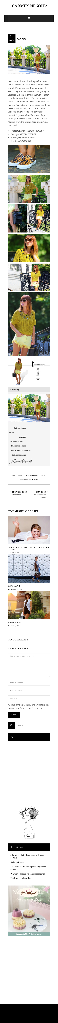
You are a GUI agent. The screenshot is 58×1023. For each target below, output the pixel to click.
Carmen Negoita (32, 476)
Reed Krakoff (25, 479)
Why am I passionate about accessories (27, 874)
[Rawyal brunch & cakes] (29, 935)
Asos (13, 476)
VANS (21, 39)
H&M (43, 476)
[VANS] (29, 59)
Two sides (16, 494)
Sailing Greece (17, 862)
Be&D (20, 476)
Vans (10, 91)
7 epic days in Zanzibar (20, 878)
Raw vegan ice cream (40, 495)
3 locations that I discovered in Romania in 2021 (28, 856)
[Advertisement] (29, 772)
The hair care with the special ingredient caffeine (28, 868)
